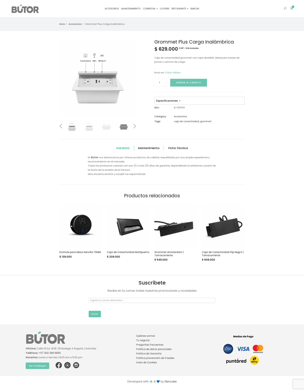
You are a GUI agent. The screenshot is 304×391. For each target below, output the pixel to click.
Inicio (62, 24)
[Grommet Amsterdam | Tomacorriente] (175, 225)
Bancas (195, 8)
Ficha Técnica (178, 148)
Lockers (164, 8)
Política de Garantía (148, 353)
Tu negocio (143, 340)
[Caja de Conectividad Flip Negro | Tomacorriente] (223, 225)
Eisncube (171, 381)
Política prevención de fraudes (155, 358)
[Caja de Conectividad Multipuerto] (128, 225)
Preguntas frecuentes (149, 345)
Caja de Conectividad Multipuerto (128, 252)
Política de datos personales (154, 349)
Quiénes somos (145, 336)
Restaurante (179, 8)
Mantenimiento (149, 148)
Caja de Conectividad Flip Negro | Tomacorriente (223, 253)
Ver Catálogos (37, 365)
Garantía (122, 148)
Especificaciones (168, 101)
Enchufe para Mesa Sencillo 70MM (80, 252)
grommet (206, 121)
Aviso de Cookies (146, 362)
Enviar (95, 314)
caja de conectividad (186, 121)
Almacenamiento (131, 8)
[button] (291, 8)
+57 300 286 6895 (50, 353)
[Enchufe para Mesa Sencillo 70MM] (80, 225)
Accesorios (112, 8)
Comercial (149, 8)
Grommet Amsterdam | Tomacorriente (169, 253)
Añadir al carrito (188, 82)
